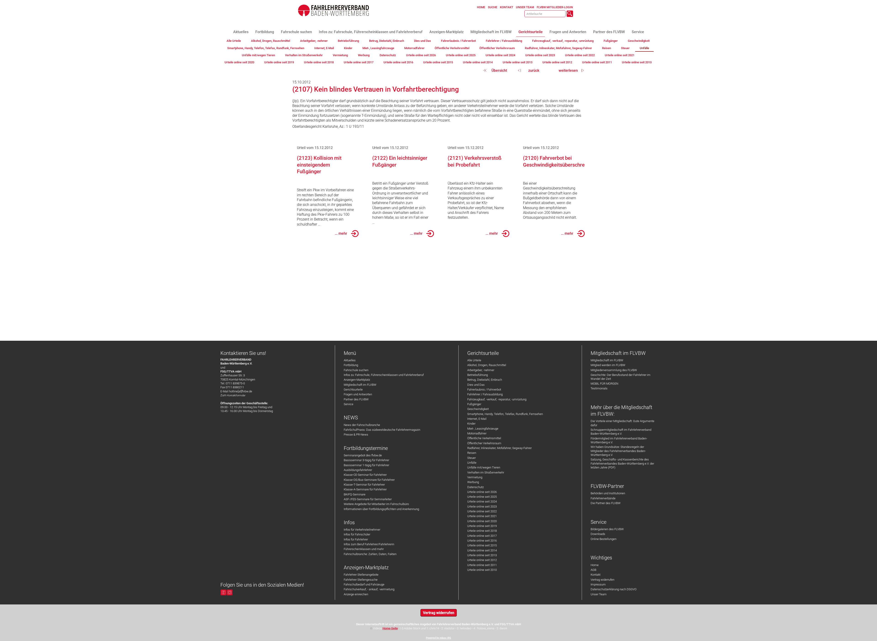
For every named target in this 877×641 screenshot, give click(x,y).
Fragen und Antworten (358, 394)
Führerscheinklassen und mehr (364, 549)
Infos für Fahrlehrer (356, 539)
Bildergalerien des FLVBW (607, 529)
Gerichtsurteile (353, 389)
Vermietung (474, 477)
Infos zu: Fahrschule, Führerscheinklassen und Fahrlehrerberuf (384, 375)
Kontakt (595, 574)
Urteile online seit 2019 (482, 526)
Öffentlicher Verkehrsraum (484, 443)
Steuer (471, 458)
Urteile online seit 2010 (482, 570)
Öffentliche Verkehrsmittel (484, 438)
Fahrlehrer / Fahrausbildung (485, 394)
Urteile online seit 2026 (482, 492)
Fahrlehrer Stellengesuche (361, 579)
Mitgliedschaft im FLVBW (360, 384)
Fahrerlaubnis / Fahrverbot (484, 389)
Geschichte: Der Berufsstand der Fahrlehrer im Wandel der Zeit (620, 376)
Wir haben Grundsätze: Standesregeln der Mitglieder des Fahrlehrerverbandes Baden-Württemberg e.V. (618, 451)
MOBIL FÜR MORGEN (604, 383)
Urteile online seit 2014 (482, 550)
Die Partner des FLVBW (606, 503)
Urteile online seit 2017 (482, 535)
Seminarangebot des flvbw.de (363, 455)
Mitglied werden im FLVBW (608, 365)
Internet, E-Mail (476, 418)
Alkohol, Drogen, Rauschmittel (486, 365)
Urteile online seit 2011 (482, 565)
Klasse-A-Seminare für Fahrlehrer (365, 489)
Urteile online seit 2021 (482, 516)
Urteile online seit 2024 (482, 501)
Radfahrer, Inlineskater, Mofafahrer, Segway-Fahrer (499, 448)
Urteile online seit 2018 (482, 530)
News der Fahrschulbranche (362, 425)
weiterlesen (568, 70)
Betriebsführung (477, 375)
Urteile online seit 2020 (482, 521)
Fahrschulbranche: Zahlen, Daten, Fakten (370, 554)
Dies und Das (476, 384)
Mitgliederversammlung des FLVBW (614, 370)
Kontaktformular (236, 395)
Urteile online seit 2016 (482, 540)
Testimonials (599, 388)
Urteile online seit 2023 (482, 506)
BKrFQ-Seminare (354, 494)
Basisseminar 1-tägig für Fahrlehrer (366, 465)
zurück (533, 70)
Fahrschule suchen (356, 370)
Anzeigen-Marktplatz (357, 379)
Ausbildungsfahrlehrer (358, 470)
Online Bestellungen (603, 539)
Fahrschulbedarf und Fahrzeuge (364, 584)
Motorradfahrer (476, 433)
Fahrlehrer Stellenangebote (361, 574)
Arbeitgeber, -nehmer (480, 370)
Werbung (473, 482)
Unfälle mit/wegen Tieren (483, 467)
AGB (593, 570)
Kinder (471, 423)
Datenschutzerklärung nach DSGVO (614, 589)
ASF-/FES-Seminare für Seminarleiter (368, 499)
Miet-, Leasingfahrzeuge (482, 428)
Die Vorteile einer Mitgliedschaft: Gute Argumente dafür (622, 423)
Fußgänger (474, 404)
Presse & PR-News (356, 434)
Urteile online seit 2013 (482, 555)
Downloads (598, 534)
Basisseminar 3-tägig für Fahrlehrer (366, 460)
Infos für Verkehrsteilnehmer (362, 529)
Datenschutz (475, 487)
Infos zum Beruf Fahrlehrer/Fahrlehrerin (369, 544)
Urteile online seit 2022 (482, 511)
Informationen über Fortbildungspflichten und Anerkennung (381, 509)
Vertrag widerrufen (602, 579)
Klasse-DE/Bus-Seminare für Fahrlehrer (369, 479)
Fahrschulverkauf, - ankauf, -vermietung (369, 589)
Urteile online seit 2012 (482, 560)
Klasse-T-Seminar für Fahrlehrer (364, 484)
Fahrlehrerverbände (603, 498)
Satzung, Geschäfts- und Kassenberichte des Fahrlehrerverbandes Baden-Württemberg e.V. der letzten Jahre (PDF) (622, 463)
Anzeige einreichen (356, 594)
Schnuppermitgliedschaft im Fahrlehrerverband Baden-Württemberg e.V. (621, 431)
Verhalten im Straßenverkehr (485, 472)
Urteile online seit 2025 (482, 496)
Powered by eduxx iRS (438, 637)
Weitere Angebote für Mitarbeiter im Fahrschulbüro (376, 504)
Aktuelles (350, 360)
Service (348, 404)
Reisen (471, 453)
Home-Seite (390, 628)
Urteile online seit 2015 (482, 545)
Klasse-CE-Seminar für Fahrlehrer (365, 474)
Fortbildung (351, 365)
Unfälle (471, 462)
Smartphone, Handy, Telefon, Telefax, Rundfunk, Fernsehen (505, 414)
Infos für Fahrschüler (357, 534)
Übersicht (499, 70)
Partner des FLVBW (356, 399)
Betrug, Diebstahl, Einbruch (484, 379)
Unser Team (599, 594)
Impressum (598, 584)
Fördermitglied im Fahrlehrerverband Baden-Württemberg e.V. (619, 440)
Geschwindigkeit (478, 409)
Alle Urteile (474, 360)
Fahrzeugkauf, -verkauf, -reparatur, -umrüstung (496, 399)
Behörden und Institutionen (608, 493)
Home (595, 565)
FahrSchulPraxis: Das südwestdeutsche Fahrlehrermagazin (382, 429)
